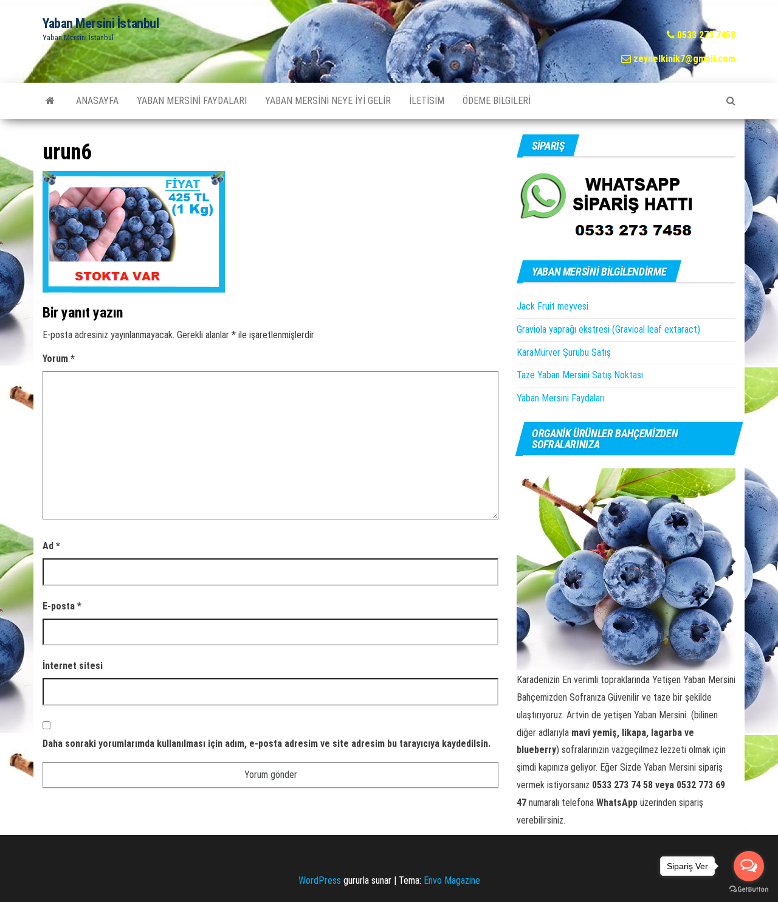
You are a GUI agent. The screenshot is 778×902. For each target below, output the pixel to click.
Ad (51, 546)
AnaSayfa (97, 100)
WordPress (319, 880)
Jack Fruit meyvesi (552, 306)
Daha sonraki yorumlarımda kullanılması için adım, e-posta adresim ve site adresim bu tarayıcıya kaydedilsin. (267, 743)
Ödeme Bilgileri (497, 100)
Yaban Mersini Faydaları (192, 100)
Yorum (59, 358)
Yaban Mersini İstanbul (101, 23)
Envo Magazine (452, 880)
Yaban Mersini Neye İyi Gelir (328, 100)
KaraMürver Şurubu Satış (564, 352)
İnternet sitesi (73, 665)
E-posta (62, 606)
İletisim (426, 100)
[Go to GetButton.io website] (748, 889)
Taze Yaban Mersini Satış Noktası (580, 375)
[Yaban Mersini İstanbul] (50, 101)
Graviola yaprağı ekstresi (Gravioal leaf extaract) (608, 329)
